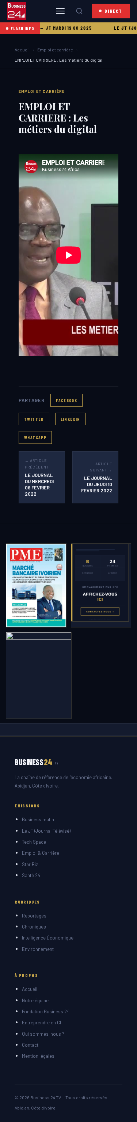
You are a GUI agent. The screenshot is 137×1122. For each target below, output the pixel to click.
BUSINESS (37, 762)
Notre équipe (35, 1000)
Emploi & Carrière (40, 853)
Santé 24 (31, 875)
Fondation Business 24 (45, 1011)
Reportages (34, 916)
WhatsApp (35, 437)
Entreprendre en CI (41, 1022)
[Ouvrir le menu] (60, 11)
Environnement (38, 949)
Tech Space (34, 842)
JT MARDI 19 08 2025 (59, 28)
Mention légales (38, 1056)
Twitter (34, 418)
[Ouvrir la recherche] (79, 11)
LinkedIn (70, 418)
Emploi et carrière (55, 49)
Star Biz (30, 864)
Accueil (22, 49)
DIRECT (113, 11)
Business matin (38, 819)
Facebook (66, 400)
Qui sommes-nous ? (43, 1034)
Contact (30, 1045)
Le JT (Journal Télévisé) (46, 831)
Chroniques (34, 927)
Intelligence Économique (47, 938)
